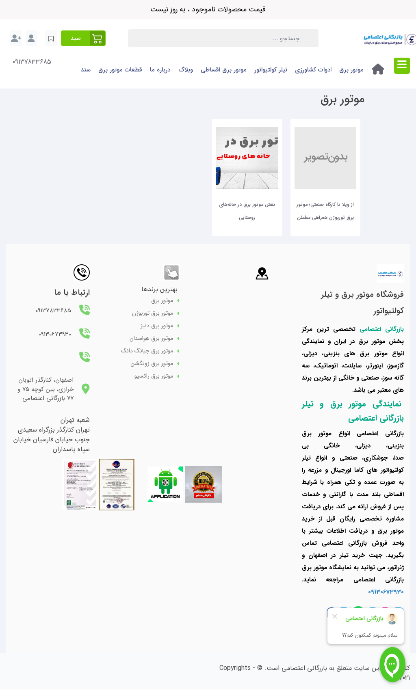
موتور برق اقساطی (224, 70)
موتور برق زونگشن (151, 363)
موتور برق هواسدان (151, 338)
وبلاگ (185, 70)
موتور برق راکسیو (153, 376)
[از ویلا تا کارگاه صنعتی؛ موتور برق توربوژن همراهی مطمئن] (325, 157)
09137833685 (32, 62)
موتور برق (351, 70)
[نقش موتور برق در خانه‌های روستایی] (247, 157)
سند (86, 70)
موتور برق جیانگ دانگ (147, 351)
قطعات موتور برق (120, 70)
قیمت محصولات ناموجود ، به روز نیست (208, 9)
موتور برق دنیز (157, 326)
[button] (83, 38)
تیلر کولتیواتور (270, 70)
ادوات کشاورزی (313, 70)
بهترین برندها (159, 289)
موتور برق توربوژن (152, 313)
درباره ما (160, 70)
